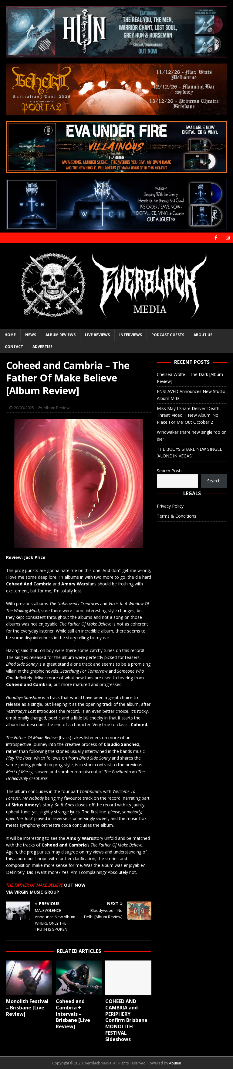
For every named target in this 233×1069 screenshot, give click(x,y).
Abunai (175, 1063)
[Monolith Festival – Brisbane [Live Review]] (29, 977)
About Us (203, 334)
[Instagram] (227, 238)
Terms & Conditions (176, 516)
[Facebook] (216, 238)
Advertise (42, 346)
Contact (14, 346)
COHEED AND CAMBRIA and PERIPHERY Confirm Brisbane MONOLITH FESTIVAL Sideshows (126, 1020)
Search (214, 481)
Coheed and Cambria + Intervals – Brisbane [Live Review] (73, 1014)
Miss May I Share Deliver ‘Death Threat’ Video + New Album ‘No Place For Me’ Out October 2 (188, 415)
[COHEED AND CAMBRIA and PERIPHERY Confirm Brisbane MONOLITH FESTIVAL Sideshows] (128, 977)
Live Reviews (97, 334)
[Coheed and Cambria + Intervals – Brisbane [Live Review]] (79, 977)
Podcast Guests (167, 334)
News (30, 334)
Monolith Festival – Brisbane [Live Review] (27, 1007)
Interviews (130, 334)
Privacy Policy (170, 506)
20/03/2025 (24, 407)
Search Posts (170, 471)
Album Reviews (61, 334)
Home (10, 334)
